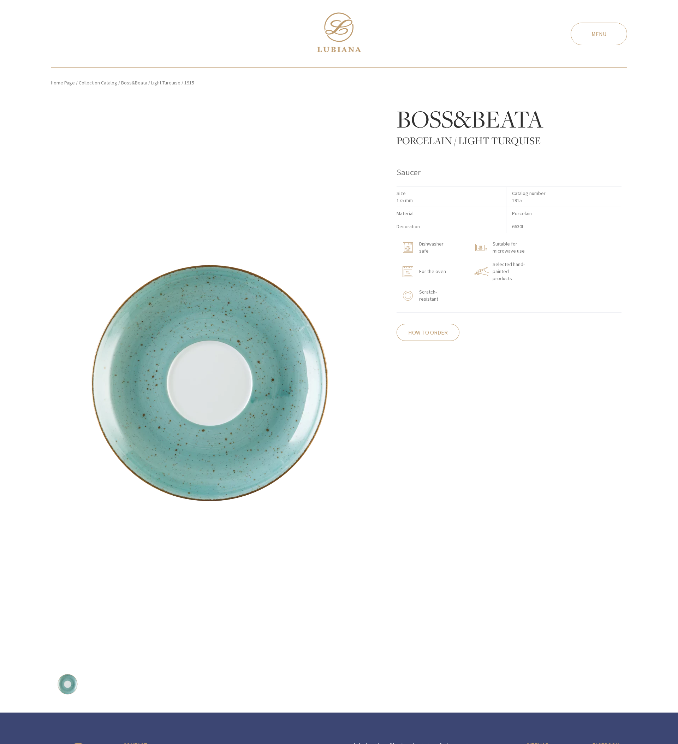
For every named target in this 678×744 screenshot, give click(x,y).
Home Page (63, 82)
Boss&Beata (134, 82)
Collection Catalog (98, 82)
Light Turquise (165, 82)
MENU (598, 33)
